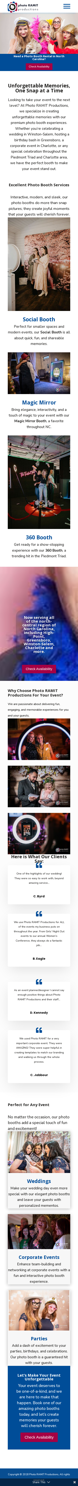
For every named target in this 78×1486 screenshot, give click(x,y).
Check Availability (39, 66)
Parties (39, 1338)
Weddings (39, 1181)
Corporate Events (39, 1257)
